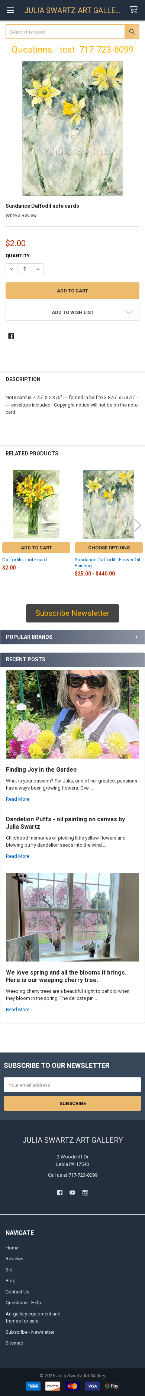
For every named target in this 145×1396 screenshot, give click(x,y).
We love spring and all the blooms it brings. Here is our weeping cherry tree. (66, 976)
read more (17, 799)
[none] (73, 128)
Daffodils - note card (24, 559)
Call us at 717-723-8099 (72, 1175)
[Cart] (135, 10)
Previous (7, 525)
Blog (11, 1280)
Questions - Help (23, 1302)
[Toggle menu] (10, 10)
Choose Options (109, 547)
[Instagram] (85, 1192)
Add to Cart (36, 547)
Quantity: (18, 255)
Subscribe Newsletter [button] (72, 613)
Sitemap (14, 1343)
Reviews (14, 1258)
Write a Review (21, 215)
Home (12, 1248)
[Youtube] (72, 1192)
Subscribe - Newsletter (30, 1332)
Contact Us (17, 1292)
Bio (9, 1270)
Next (137, 525)
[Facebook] (11, 335)
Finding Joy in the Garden (41, 769)
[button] (73, 312)
